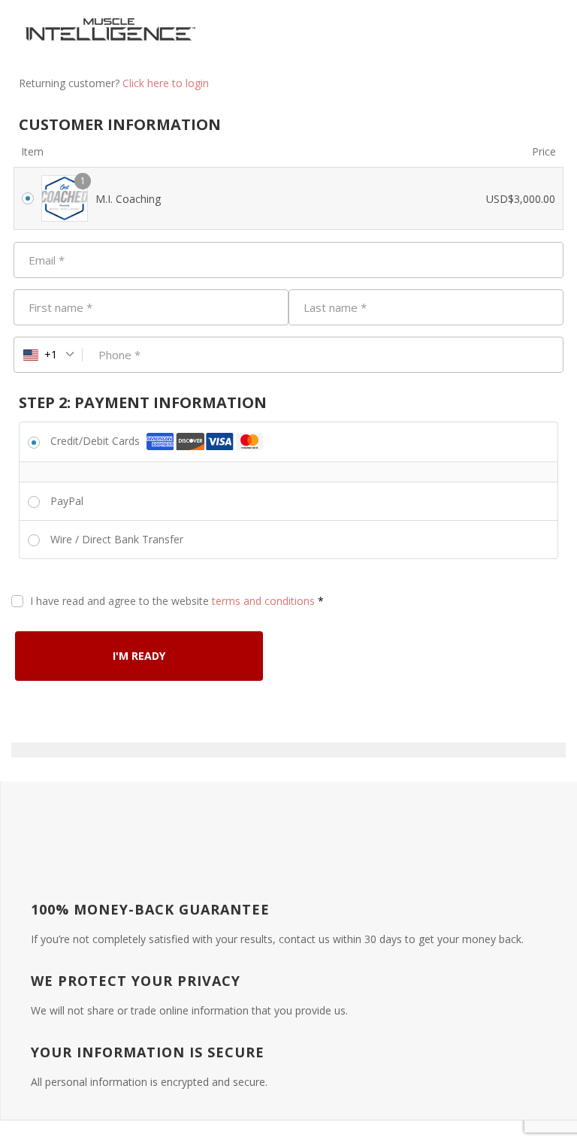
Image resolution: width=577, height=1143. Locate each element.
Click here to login (165, 83)
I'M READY (139, 656)
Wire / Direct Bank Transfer (116, 539)
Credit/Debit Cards (96, 441)
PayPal (66, 501)
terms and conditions (263, 601)
